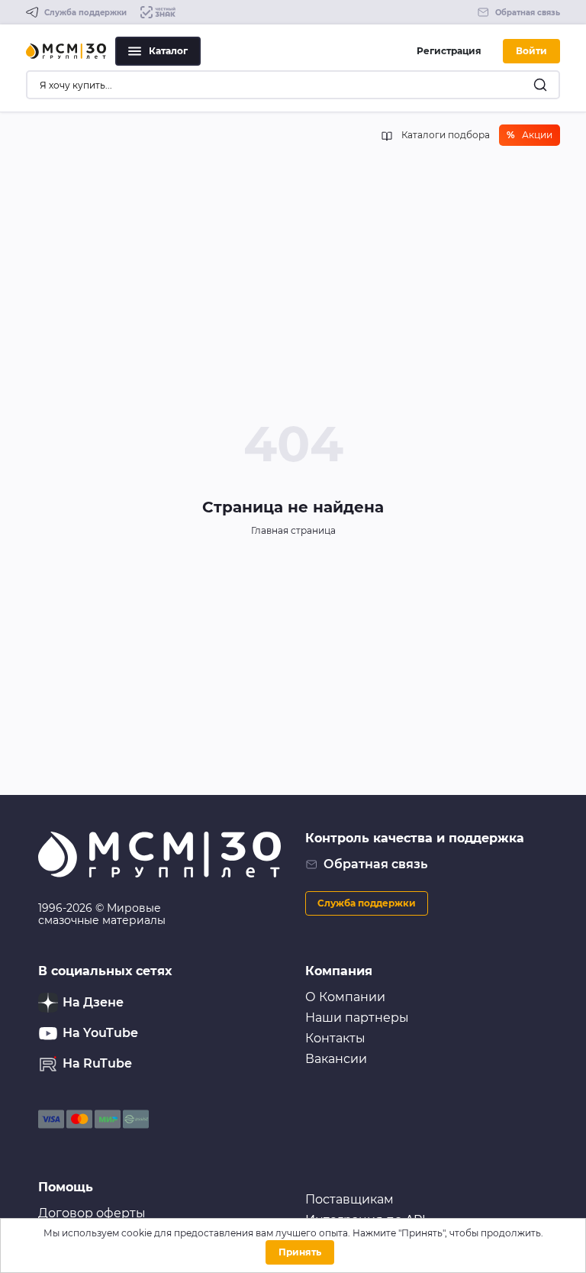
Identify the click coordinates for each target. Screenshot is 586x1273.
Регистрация (449, 51)
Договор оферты (92, 1213)
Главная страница (293, 530)
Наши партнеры (357, 1017)
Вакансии (336, 1059)
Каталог (168, 51)
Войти (531, 51)
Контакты (335, 1038)
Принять (300, 1252)
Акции (529, 135)
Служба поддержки (366, 903)
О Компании (345, 997)
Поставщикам (349, 1199)
